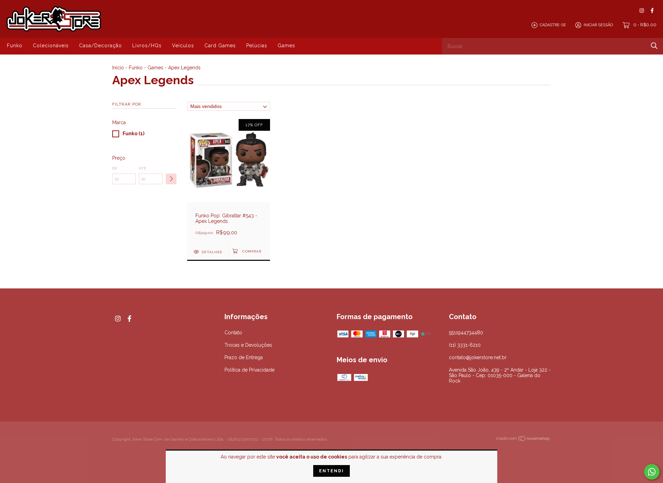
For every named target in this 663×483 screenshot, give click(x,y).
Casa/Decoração (100, 45)
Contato (233, 332)
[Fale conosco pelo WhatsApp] (652, 472)
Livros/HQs (147, 45)
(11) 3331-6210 (465, 345)
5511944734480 (466, 332)
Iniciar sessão (598, 25)
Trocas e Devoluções (248, 345)
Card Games (220, 45)
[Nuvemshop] (523, 440)
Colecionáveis (51, 45)
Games (286, 45)
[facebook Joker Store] (652, 10)
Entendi (331, 471)
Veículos (183, 45)
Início (118, 67)
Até (142, 168)
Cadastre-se (553, 25)
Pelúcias (256, 45)
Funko (14, 45)
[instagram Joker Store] (642, 10)
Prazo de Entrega (243, 357)
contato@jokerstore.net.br (478, 357)
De (114, 168)
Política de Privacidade (249, 370)
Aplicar (171, 179)
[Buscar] (654, 46)
